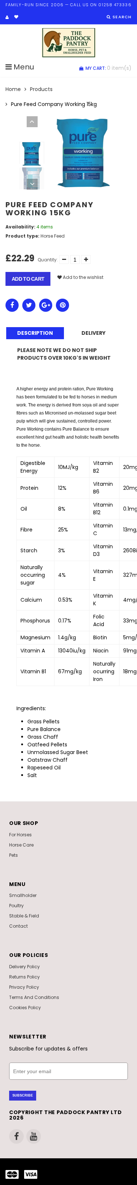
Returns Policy (24, 977)
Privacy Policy (24, 987)
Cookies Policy (25, 1007)
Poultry (16, 905)
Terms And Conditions (34, 997)
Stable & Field (24, 916)
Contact (18, 926)
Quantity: (48, 260)
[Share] (12, 305)
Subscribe (22, 1095)
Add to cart (28, 279)
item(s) (108, 68)
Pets (13, 855)
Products (41, 89)
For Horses (20, 835)
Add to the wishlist (82, 277)
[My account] (7, 17)
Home (13, 89)
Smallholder (23, 895)
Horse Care (21, 845)
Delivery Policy (24, 966)
